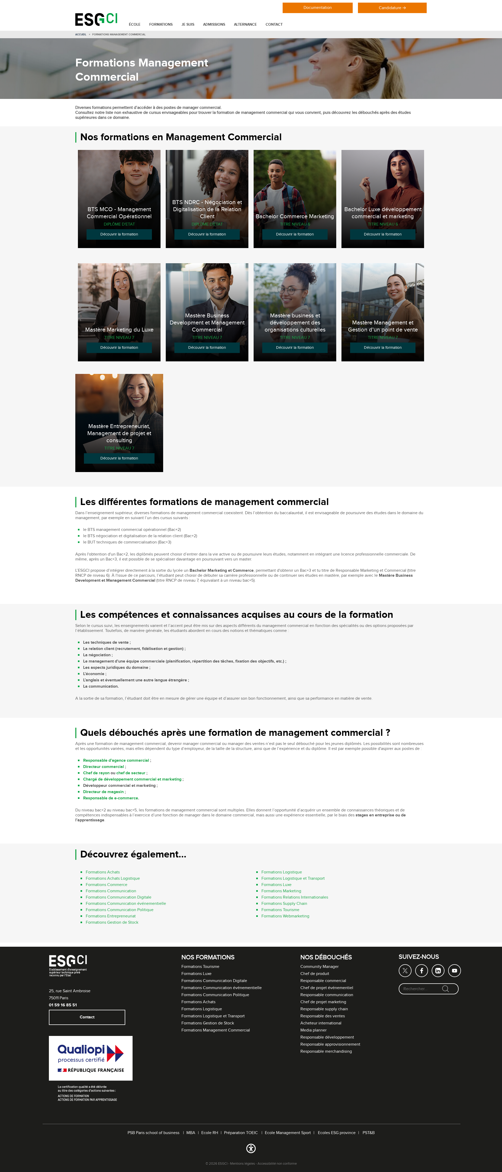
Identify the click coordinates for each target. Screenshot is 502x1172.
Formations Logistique (281, 872)
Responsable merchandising (326, 1051)
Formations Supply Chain (284, 903)
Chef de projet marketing (323, 1002)
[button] (251, 1149)
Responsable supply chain (324, 1009)
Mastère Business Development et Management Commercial (207, 322)
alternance (245, 24)
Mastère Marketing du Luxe (119, 329)
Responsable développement (327, 1037)
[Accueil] (96, 24)
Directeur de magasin (103, 791)
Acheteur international (320, 1023)
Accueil (80, 34)
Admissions (214, 24)
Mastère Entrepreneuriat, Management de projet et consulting (119, 433)
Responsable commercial (323, 980)
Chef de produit (314, 973)
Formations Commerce (106, 884)
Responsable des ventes (322, 1016)
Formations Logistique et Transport (293, 878)
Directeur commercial (103, 766)
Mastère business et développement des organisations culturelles (295, 322)
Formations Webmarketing (285, 916)
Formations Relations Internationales (294, 897)
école (134, 24)
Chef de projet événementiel (326, 987)
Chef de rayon (96, 773)
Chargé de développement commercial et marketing (132, 779)
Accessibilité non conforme (277, 1164)
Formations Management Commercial (215, 1030)
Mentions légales (242, 1164)
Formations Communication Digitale (118, 897)
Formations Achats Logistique (113, 878)
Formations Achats (103, 872)
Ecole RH (209, 1132)
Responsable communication (326, 994)
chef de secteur (130, 773)
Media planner (313, 1030)
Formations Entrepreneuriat (111, 916)
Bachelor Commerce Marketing (295, 216)
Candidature (390, 7)
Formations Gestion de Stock (112, 922)
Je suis (187, 24)
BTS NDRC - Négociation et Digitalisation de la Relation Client (207, 209)
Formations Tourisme (280, 909)
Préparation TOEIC (241, 1132)
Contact (274, 24)
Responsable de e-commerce (110, 798)
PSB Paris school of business (154, 1132)
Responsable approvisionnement (330, 1044)
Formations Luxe (276, 884)
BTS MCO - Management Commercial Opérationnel (119, 213)
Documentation (318, 7)
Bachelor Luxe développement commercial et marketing (382, 213)
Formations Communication (111, 891)
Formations (161, 24)
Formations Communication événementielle (126, 903)
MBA (190, 1132)
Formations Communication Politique (119, 909)
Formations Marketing (281, 891)
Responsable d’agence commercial (116, 760)
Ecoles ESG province (337, 1132)
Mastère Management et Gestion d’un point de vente (383, 326)
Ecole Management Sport (288, 1132)
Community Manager (319, 966)
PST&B (369, 1132)
